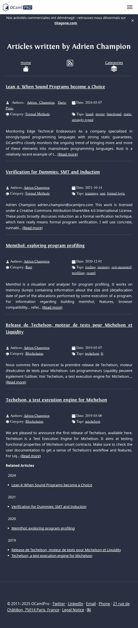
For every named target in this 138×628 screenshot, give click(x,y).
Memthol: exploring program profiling (45, 245)
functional (114, 113)
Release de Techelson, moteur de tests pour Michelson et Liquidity (66, 549)
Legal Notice (73, 609)
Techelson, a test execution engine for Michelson (56, 400)
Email (91, 603)
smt (102, 193)
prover (100, 113)
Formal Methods (38, 113)
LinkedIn (75, 603)
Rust (29, 267)
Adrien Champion (40, 102)
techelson (92, 353)
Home (26, 62)
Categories (114, 62)
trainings (91, 193)
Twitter (58, 603)
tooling (90, 267)
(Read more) (68, 154)
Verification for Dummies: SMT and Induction (53, 172)
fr (102, 353)
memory (104, 267)
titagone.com (65, 23)
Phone (104, 603)
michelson (92, 421)
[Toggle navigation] (129, 7)
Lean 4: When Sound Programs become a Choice (55, 86)
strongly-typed (82, 119)
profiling (78, 272)
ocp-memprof (122, 267)
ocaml (91, 272)
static (128, 113)
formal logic (116, 193)
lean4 (89, 113)
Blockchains (34, 353)
